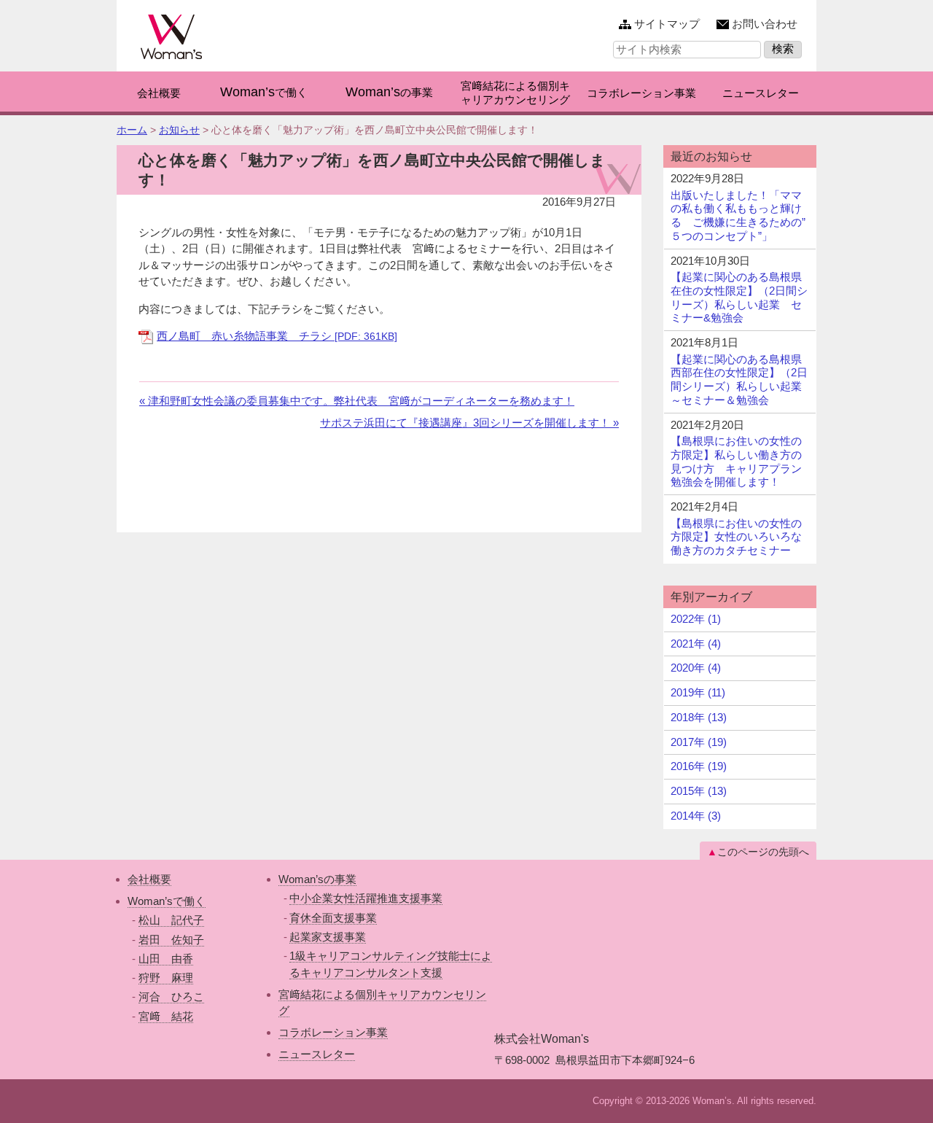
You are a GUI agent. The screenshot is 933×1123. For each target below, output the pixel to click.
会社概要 (149, 879)
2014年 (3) (696, 815)
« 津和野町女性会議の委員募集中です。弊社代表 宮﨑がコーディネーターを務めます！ (356, 401)
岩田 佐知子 (171, 939)
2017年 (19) (699, 742)
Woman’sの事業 (317, 879)
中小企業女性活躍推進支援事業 (365, 898)
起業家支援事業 (327, 936)
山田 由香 (165, 958)
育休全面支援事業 (333, 918)
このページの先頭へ (763, 852)
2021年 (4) (696, 643)
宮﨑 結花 (165, 1016)
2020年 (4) (696, 667)
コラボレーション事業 (333, 1032)
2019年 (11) (698, 692)
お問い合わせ (764, 24)
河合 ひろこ (171, 996)
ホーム (132, 130)
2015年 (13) (699, 791)
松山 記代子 (171, 920)
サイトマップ (667, 24)
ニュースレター (316, 1054)
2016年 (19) (699, 766)
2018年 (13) (699, 717)
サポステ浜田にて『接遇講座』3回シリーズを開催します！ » (469, 422)
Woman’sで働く (167, 901)
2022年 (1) (696, 619)
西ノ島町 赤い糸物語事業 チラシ (277, 336)
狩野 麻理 (165, 977)
